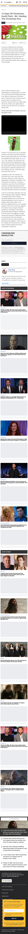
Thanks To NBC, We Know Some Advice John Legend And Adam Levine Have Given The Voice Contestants (15, 864)
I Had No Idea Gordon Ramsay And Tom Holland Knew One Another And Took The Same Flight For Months (14, 840)
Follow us (16, 42)
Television (4, 9)
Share (5, 42)
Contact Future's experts (7, 889)
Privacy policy (5, 893)
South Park (5, 264)
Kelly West (9, 22)
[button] (2, 2)
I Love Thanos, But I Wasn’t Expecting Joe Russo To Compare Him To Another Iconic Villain (14, 856)
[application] (14, 124)
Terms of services (18, 247)
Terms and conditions (7, 886)
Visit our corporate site (12, 876)
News (3, 22)
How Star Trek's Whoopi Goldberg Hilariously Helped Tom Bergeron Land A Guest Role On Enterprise (15, 848)
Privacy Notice (20, 248)
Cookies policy (5, 896)
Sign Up (14, 918)
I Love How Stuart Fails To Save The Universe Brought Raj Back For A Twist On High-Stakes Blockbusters (15, 832)
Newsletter (24, 42)
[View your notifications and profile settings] (17, 2)
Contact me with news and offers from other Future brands (13, 914)
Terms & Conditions (9, 924)
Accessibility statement (7, 899)
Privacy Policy (15, 923)
